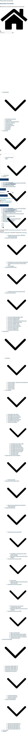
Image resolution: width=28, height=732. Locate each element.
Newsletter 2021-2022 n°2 (14, 727)
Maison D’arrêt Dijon (15, 632)
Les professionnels (9, 125)
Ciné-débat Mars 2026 (13, 414)
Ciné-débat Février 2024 (13, 420)
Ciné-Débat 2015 (14, 454)
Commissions (11, 266)
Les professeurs (9, 124)
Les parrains (8, 126)
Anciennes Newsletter (10, 699)
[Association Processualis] (14, 29)
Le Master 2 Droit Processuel (12, 121)
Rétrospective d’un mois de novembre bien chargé (16, 606)
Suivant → (5, 176)
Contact (5, 731)
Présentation (6, 92)
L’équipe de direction (10, 122)
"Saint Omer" (3, 199)
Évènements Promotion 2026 (12, 481)
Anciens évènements (10, 507)
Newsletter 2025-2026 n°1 (11, 667)
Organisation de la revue (11, 671)
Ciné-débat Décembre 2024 (14, 419)
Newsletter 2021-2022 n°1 (14, 726)
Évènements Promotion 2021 (14, 558)
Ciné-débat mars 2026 (8, 182)
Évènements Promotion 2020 (15, 584)
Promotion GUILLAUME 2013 (14, 326)
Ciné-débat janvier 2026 (8, 185)
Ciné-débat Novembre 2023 (16, 443)
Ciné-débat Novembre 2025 (14, 417)
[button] (15, 117)
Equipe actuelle (11, 479)
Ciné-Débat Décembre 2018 (16, 450)
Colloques (7, 358)
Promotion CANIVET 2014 (14, 324)
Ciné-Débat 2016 (14, 452)
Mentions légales (12, 698)
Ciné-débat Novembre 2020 (16, 449)
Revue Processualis (7, 639)
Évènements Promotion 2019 (14, 611)
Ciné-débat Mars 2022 (15, 445)
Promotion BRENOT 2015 (13, 323)
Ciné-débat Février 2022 (16, 446)
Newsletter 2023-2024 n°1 (14, 725)
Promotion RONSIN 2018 (13, 319)
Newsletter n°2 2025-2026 (9, 183)
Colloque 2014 (11, 388)
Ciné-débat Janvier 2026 (13, 415)
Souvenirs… (8, 129)
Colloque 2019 (11, 383)
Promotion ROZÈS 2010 (13, 330)
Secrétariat (8, 128)
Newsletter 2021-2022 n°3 (14, 728)
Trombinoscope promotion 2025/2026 (17, 183)
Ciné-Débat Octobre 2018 (16, 451)
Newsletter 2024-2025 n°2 (11, 668)
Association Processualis (7, 4)
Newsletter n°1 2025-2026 (9, 216)
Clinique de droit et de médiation (12, 455)
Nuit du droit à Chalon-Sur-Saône (18, 635)
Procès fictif (13, 580)
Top (25, 729)
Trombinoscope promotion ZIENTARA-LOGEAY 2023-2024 (16, 236)
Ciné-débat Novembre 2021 (16, 447)
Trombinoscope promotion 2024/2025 (17, 208)
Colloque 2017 (11, 386)
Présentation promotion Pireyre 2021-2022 (18, 262)
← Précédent (6, 175)
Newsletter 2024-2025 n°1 (11, 670)
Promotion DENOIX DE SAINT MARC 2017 (17, 321)
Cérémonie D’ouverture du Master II (18, 636)
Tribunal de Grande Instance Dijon (18, 634)
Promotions (5, 130)
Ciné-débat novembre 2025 (9, 186)
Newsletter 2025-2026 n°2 (11, 666)
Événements (6, 331)
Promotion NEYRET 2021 (10, 267)
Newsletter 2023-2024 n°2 (14, 723)
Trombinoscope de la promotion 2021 (16, 291)
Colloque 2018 (11, 385)
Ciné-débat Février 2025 (13, 418)
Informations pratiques (10, 119)
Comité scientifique (12, 695)
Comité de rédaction (12, 696)
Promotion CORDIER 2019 (14, 318)
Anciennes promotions (10, 292)
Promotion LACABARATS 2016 (15, 322)
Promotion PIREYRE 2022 (11, 238)
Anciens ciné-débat (12, 422)
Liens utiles (5, 730)
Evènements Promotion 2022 (14, 532)
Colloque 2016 (11, 387)
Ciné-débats (8, 390)
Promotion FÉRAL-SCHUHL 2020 (15, 317)
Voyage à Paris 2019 (15, 638)
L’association (8, 120)
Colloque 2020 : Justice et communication (18, 382)
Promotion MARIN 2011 (13, 328)
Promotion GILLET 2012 (13, 327)
